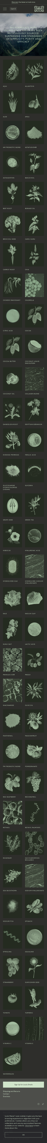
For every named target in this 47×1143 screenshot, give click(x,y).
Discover (15, 2)
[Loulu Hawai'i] (39, 9)
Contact (6, 1094)
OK (23, 1135)
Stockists (6, 1096)
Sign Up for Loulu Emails (23, 1085)
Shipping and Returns (11, 1091)
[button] (5, 9)
